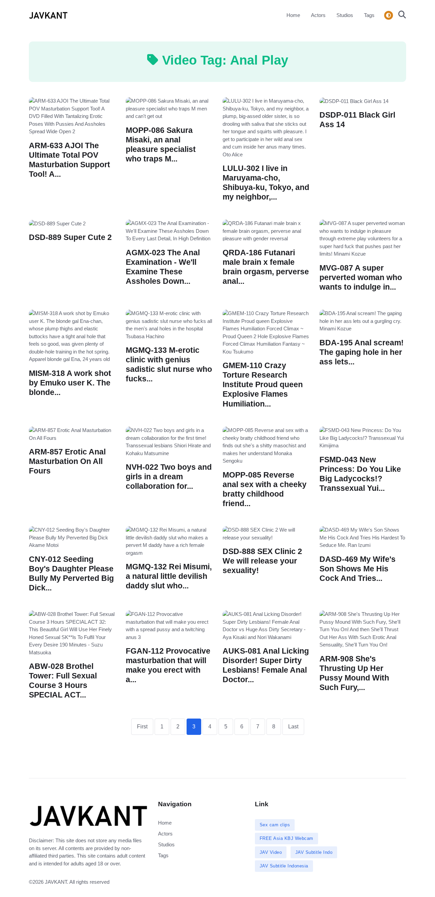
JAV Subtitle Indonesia (284, 865)
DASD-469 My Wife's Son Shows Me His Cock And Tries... (357, 568)
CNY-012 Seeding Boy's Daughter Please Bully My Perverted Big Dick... (71, 573)
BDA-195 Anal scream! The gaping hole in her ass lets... (361, 352)
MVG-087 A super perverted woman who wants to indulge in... (360, 277)
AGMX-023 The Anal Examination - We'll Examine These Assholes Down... (163, 267)
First (142, 726)
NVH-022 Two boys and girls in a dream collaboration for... (169, 476)
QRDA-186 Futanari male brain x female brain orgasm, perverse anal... (266, 267)
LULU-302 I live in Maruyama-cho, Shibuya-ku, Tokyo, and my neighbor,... (266, 182)
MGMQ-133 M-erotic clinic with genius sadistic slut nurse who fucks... (169, 364)
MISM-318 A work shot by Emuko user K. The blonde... (70, 383)
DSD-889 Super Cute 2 (70, 237)
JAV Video (271, 852)
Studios (344, 15)
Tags (369, 15)
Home (293, 15)
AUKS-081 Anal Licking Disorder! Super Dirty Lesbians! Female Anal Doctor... (266, 665)
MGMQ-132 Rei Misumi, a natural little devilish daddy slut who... (169, 576)
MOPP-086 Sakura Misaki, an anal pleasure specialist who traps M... (161, 144)
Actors (318, 15)
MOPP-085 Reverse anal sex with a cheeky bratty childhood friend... (265, 488)
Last (293, 726)
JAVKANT (56, 882)
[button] (400, 15)
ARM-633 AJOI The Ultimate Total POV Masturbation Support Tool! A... (69, 159)
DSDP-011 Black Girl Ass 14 (357, 120)
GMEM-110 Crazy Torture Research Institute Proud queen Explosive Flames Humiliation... (263, 384)
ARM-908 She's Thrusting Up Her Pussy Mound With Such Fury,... (354, 672)
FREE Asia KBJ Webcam (286, 838)
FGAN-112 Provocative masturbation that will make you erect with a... (168, 665)
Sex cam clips (275, 824)
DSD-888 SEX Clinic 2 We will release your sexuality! (262, 561)
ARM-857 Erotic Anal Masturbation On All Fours (67, 461)
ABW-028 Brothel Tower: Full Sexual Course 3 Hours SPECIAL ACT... (63, 680)
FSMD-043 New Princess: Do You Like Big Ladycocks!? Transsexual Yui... (360, 473)
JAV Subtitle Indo (314, 852)
